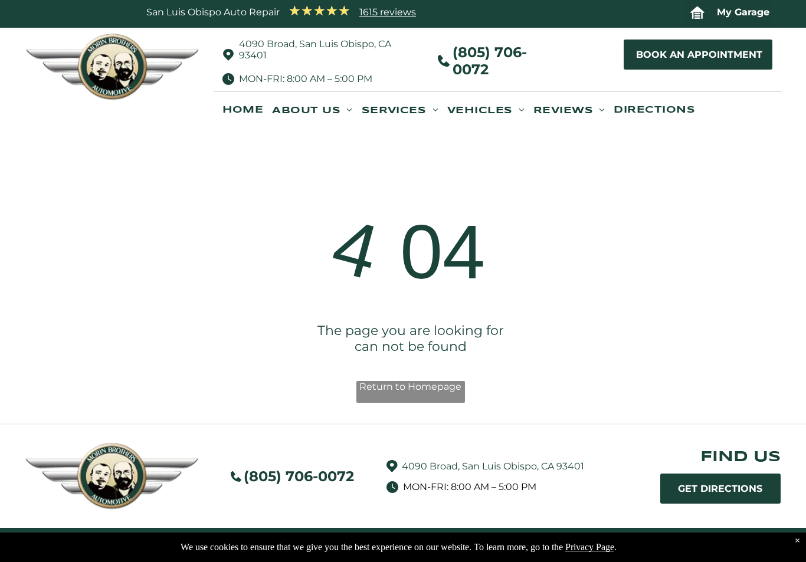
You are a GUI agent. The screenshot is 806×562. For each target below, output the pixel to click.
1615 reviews (387, 12)
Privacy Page (589, 547)
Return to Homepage (410, 386)
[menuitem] (247, 114)
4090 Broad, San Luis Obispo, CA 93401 (493, 466)
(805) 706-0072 (299, 476)
